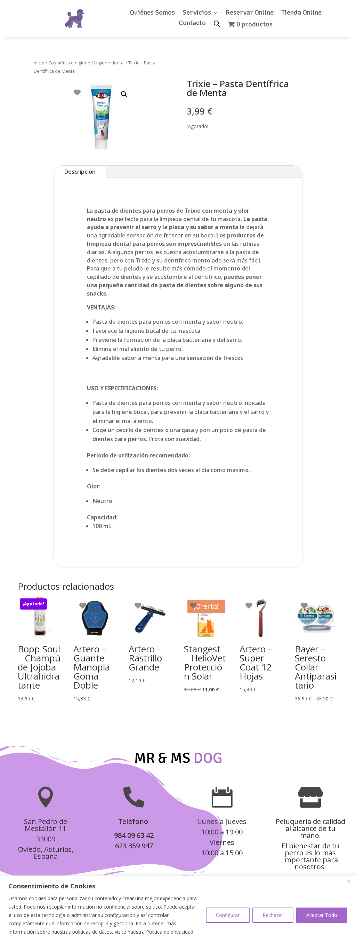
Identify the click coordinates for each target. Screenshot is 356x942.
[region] (178, 909)
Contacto (192, 24)
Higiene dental (109, 63)
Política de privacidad (169, 931)
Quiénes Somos (152, 13)
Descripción (80, 171)
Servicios (197, 13)
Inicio (39, 63)
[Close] (349, 881)
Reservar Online (250, 13)
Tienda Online (301, 13)
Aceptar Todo (321, 915)
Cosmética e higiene (69, 63)
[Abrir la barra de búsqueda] (216, 23)
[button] (124, 94)
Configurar (228, 915)
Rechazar (272, 915)
